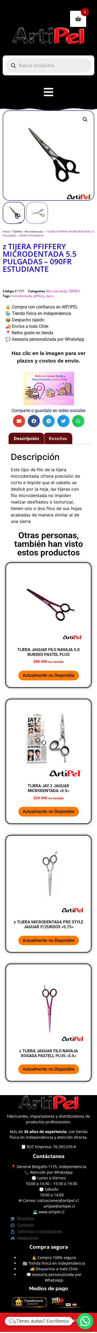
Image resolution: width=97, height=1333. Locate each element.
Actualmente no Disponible (49, 675)
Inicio (6, 231)
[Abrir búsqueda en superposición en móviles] (48, 65)
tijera (50, 296)
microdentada (21, 296)
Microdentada (34, 231)
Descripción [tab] (26, 438)
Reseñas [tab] (58, 438)
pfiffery (38, 296)
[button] (85, 119)
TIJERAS (17, 231)
